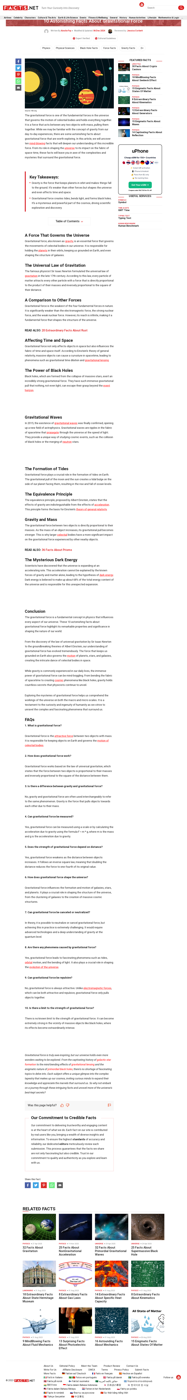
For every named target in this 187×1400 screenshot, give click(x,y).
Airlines (7, 18)
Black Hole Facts (89, 48)
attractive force (63, 736)
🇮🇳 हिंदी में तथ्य (50, 1385)
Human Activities (137, 18)
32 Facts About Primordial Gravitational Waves (111, 1251)
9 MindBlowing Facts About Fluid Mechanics (38, 1342)
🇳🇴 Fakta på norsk (53, 1381)
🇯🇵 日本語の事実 (112, 1385)
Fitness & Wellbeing (98, 18)
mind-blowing (37, 143)
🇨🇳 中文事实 (77, 1396)
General (113, 18)
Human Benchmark (128, 225)
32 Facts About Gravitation (33, 1249)
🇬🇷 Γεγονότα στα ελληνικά (138, 1381)
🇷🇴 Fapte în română (54, 1392)
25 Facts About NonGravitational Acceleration (70, 1251)
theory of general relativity (91, 509)
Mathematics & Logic (168, 18)
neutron (67, 441)
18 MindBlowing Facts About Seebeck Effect (144, 79)
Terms (104, 1369)
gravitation (31, 275)
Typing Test (124, 218)
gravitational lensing (97, 360)
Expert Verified (83, 38)
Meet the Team (89, 1366)
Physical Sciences (65, 48)
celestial (62, 534)
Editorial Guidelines (107, 38)
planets (42, 250)
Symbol (122, 202)
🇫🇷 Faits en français (102, 1373)
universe (70, 148)
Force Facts (109, 48)
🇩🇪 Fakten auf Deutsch (74, 1373)
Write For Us (50, 1369)
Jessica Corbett (135, 30)
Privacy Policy (121, 1369)
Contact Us (132, 1366)
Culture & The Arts (47, 18)
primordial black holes (60, 1069)
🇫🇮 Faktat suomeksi (79, 1381)
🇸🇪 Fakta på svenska (139, 1377)
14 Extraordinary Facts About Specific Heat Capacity (110, 1298)
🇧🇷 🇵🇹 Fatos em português (83, 1377)
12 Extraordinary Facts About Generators (144, 112)
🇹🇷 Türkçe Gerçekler (54, 1396)
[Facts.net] (20, 7)
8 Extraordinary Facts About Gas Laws (73, 1296)
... (182, 18)
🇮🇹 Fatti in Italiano (53, 1377)
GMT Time (124, 210)
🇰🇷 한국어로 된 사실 (137, 1385)
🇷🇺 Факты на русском (82, 1392)
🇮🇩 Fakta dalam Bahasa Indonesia (80, 1385)
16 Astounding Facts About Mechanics (109, 1342)
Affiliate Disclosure (72, 1369)
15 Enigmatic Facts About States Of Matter (146, 90)
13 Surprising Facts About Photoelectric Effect (72, 1344)
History (123, 18)
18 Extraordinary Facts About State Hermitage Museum (38, 1298)
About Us (48, 1366)
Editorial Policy (67, 1366)
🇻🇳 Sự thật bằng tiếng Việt (114, 1392)
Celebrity (18, 18)
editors (63, 1144)
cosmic (59, 680)
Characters (30, 18)
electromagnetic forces (97, 988)
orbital (28, 962)
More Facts (50, 1373)
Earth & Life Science (68, 18)
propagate (53, 432)
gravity (69, 241)
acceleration (101, 504)
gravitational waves (65, 423)
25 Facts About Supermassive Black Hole (144, 1251)
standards (78, 1139)
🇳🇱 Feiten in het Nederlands (96, 1388)
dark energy (106, 575)
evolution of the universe (43, 967)
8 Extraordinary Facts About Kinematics (144, 101)
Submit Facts (142, 1369)
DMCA (91, 1369)
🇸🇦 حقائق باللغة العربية (106, 1381)
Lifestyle (152, 18)
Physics (46, 48)
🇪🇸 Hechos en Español (130, 1373)
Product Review (112, 1366)
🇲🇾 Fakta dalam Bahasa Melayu (60, 1388)
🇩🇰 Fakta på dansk (112, 1377)
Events (83, 18)
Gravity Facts (128, 48)
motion (71, 655)
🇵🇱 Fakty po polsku (127, 1388)
